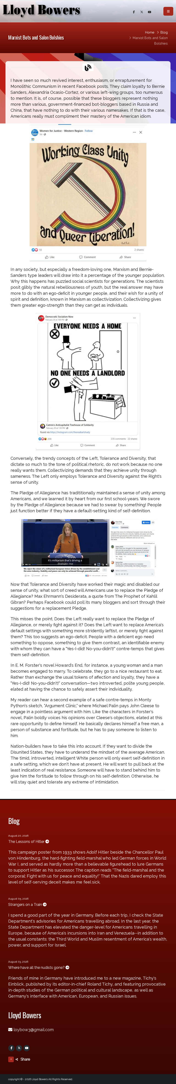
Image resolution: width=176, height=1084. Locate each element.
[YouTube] (26, 1048)
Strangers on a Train (25, 904)
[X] (19, 1048)
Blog (164, 32)
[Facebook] (11, 1048)
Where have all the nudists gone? (37, 967)
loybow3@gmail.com (34, 1029)
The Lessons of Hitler (26, 841)
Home (149, 32)
